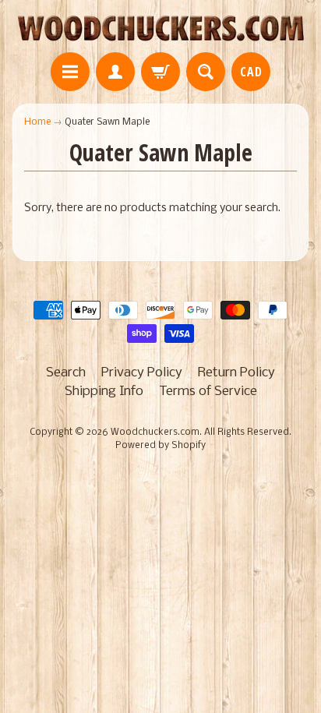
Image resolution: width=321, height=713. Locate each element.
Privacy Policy (141, 372)
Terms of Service (208, 391)
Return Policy (236, 372)
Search (66, 372)
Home (37, 122)
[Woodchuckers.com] (160, 28)
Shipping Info (104, 391)
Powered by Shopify (160, 445)
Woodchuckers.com (155, 432)
